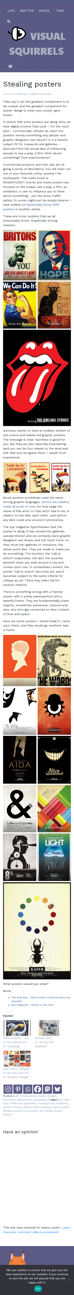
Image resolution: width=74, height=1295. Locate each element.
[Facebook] (37, 1089)
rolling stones (52, 1110)
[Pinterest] (17, 1089)
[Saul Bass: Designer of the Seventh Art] (17, 1059)
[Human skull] (49, 1028)
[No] (69, 1280)
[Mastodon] (47, 1089)
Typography (40, 1099)
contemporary (46, 1103)
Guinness (61, 1103)
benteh (47, 93)
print (27, 1110)
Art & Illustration (26, 1096)
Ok (38, 1288)
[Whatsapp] (27, 1089)
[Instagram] (8, 1089)
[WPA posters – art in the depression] (17, 1028)
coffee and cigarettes (22, 1103)
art (60, 1099)
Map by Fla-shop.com (56, 87)
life (11, 11)
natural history (32, 1107)
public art (37, 1110)
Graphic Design (46, 1096)
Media (21, 1099)
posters (17, 1110)
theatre (7, 1114)
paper (55, 1107)
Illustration (9, 1099)
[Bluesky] (57, 1089)
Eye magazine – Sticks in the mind (32, 1004)
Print (29, 1099)
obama (46, 1107)
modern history (12, 1107)
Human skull (43, 1038)
